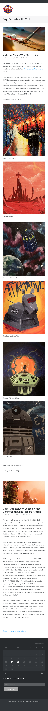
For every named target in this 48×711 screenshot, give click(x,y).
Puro (38, 701)
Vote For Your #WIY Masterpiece (21, 54)
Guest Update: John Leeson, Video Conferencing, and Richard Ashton (22, 510)
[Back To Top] (42, 705)
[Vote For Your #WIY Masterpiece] (24, 39)
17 (12, 662)
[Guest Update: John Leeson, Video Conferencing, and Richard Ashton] (24, 492)
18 (18, 662)
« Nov (5, 673)
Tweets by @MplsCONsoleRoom (14, 631)
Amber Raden (25, 58)
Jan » (43, 673)
